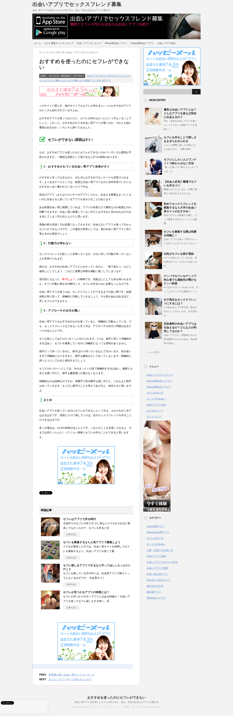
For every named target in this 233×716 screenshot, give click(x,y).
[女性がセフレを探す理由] (153, 267)
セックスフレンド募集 (49, 80)
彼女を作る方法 (155, 586)
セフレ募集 (73, 80)
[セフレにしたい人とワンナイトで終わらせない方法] (153, 173)
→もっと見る (153, 352)
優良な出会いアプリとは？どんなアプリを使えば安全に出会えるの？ (180, 113)
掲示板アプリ (154, 592)
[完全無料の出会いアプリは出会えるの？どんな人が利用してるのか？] (153, 337)
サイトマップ (154, 416)
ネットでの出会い (156, 398)
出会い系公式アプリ (157, 574)
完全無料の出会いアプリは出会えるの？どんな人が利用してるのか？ (180, 327)
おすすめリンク (155, 410)
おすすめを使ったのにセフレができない (116, 697)
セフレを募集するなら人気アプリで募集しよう (91, 542)
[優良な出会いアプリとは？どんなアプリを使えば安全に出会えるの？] (153, 123)
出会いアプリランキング (89, 43)
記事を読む (72, 534)
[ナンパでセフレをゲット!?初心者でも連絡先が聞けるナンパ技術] (153, 289)
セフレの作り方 (155, 392)
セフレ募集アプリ (87, 80)
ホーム (37, 43)
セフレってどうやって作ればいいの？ (70, 679)
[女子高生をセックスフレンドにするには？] (153, 313)
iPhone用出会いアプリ (116, 43)
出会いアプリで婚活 (157, 568)
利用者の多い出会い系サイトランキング (72, 674)
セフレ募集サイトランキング (59, 43)
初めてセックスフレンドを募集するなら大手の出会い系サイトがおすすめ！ (180, 207)
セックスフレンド (122, 76)
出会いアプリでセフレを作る (100, 76)
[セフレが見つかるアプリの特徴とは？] (50, 608)
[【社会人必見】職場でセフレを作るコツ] (153, 195)
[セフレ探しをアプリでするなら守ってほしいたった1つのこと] (50, 581)
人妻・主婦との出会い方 (160, 550)
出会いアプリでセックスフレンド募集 (77, 4)
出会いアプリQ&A (166, 43)
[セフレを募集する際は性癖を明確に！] (153, 245)
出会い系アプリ (104, 80)
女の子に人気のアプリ (159, 580)
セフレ (64, 80)
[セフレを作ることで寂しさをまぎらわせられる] (153, 151)
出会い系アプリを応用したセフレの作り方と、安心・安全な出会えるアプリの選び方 (116, 702)
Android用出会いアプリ (142, 43)
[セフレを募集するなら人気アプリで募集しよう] (50, 558)
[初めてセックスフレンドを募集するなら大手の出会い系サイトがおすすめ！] (153, 217)
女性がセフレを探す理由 (179, 253)
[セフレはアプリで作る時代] (50, 534)
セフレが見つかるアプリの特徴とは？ (86, 592)
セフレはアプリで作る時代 (79, 519)
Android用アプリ (156, 526)
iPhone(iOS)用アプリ (158, 532)
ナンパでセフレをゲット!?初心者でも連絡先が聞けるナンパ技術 (180, 279)
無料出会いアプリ (156, 597)
